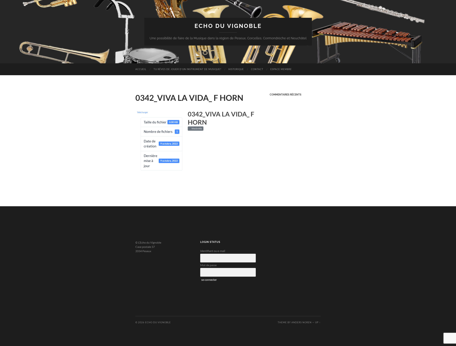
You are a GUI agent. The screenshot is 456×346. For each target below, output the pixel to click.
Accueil (140, 69)
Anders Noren (301, 322)
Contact (257, 69)
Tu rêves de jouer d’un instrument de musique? (187, 69)
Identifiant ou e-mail (212, 250)
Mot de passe (208, 265)
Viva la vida (196, 128)
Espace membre (281, 69)
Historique (236, 69)
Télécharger (142, 112)
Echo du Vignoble (228, 26)
